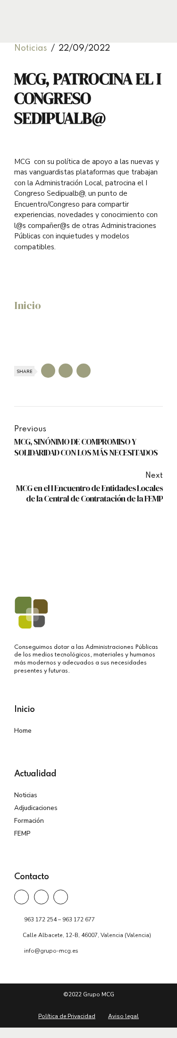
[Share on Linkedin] (83, 371)
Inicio (27, 305)
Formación (29, 820)
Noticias (30, 48)
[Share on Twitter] (66, 371)
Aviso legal (123, 1016)
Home (23, 730)
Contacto (31, 877)
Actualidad (35, 774)
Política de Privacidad (66, 1016)
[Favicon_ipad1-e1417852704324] (31, 612)
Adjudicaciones (36, 807)
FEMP (22, 833)
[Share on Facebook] (48, 371)
